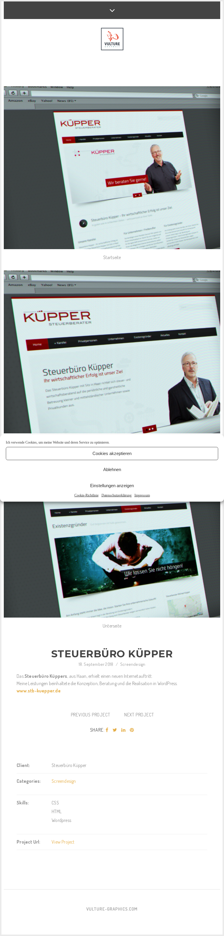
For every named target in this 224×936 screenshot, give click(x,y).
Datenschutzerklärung (117, 495)
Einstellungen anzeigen (112, 485)
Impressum (142, 495)
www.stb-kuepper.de (39, 691)
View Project (63, 842)
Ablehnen (112, 469)
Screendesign (132, 664)
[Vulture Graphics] (112, 39)
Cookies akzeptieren (112, 453)
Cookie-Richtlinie (86, 495)
